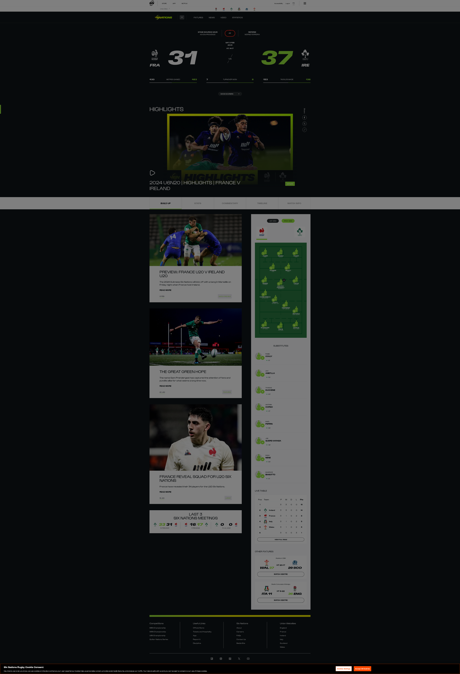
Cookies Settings (343, 668)
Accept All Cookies (362, 668)
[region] (230, 669)
